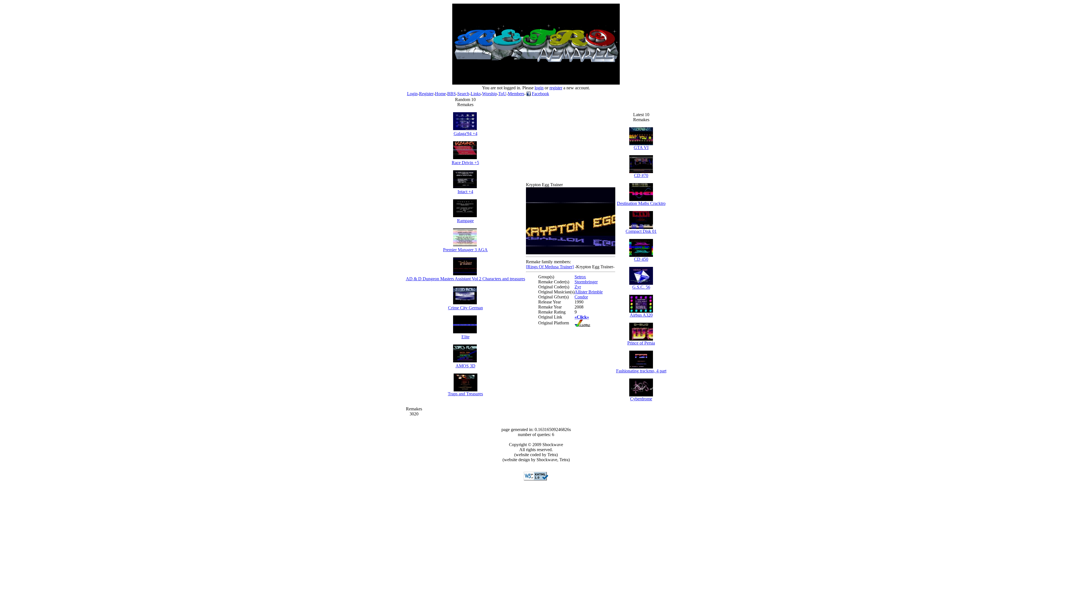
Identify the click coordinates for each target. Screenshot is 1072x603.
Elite (465, 336)
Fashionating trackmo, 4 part (641, 370)
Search (463, 93)
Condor (581, 297)
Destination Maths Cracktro (641, 203)
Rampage (465, 220)
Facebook (540, 93)
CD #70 (641, 175)
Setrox (580, 276)
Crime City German (465, 307)
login (539, 87)
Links (476, 93)
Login (412, 93)
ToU (502, 93)
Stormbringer (586, 281)
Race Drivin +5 (465, 162)
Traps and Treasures (465, 393)
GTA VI (641, 147)
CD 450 (641, 259)
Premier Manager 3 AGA (465, 249)
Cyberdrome (641, 398)
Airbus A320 (641, 315)
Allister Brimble (589, 291)
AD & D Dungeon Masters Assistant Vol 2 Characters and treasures (465, 278)
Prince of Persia (641, 343)
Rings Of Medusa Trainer (550, 266)
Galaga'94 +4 (465, 133)
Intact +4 (465, 191)
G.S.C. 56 (641, 287)
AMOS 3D (465, 365)
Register (426, 93)
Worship (489, 93)
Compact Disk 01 (641, 231)
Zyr (578, 286)
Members (516, 93)
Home (440, 93)
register (555, 87)
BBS (451, 93)
